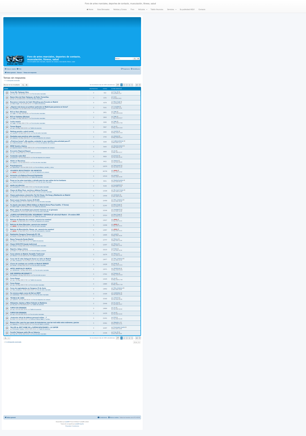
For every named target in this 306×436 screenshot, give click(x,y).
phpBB (67, 421)
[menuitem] (19, 69)
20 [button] (137, 85)
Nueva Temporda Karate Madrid (21, 239)
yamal (14, 177)
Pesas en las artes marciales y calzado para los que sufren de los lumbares (38, 180)
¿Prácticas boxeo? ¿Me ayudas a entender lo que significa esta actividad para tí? (40, 141)
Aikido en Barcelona (17, 161)
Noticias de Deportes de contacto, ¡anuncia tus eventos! (30, 220)
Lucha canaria (15, 122)
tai (13, 98)
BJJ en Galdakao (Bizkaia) (19, 117)
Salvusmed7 (16, 167)
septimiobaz (15, 294)
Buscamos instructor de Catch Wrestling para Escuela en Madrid (34, 102)
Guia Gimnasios (103, 9)
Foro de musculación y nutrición (41, 231)
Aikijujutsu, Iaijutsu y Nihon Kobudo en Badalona (28, 303)
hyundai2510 (16, 187)
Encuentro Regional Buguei (20, 151)
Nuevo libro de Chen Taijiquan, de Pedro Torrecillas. (29, 97)
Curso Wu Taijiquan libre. (19, 92)
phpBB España (79, 424)
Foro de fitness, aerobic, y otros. (44, 167)
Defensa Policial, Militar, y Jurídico (40, 319)
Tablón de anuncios (39, 103)
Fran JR (14, 94)
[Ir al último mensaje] (119, 92)
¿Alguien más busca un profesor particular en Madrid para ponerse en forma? (39, 107)
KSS (13, 319)
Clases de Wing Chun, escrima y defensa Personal (28, 190)
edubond (14, 138)
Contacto (201, 9)
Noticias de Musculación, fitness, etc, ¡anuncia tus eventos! (32, 229)
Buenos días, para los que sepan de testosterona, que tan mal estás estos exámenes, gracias (44, 322)
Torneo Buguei (15, 126)
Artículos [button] (141, 9)
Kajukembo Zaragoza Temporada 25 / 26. (25, 234)
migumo (14, 162)
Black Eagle (15, 103)
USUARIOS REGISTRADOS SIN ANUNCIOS (26, 171)
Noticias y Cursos (120, 9)
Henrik (14, 265)
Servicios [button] (171, 9)
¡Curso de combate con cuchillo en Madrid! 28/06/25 (29, 264)
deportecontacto (17, 147)
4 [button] (129, 85)
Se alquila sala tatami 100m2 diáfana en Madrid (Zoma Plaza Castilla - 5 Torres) (39, 205)
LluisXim (14, 133)
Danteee (14, 275)
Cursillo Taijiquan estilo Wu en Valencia (25, 332)
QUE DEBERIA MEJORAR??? (21, 273)
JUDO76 (15, 299)
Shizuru (14, 241)
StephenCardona (17, 182)
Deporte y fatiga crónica (19, 249)
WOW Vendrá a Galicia (18, 146)
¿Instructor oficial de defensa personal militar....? (28, 318)
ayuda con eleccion (17, 185)
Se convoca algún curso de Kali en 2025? (25, 293)
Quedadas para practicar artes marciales (25, 136)
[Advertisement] (72, 35)
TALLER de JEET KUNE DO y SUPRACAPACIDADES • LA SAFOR (34, 327)
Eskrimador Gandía (18, 329)
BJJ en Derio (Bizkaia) (18, 112)
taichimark (15, 196)
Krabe (14, 250)
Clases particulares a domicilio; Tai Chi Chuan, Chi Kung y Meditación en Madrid (40, 195)
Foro (132, 9)
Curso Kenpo (15, 278)
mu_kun (14, 304)
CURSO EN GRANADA (18, 308)
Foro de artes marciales (39, 94)
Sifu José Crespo (17, 192)
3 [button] (126, 85)
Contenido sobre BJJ (18, 156)
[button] (117, 84)
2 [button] (124, 85)
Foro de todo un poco (39, 108)
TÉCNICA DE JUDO (17, 298)
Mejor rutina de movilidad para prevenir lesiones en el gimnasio (34, 210)
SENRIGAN (15, 270)
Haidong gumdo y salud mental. (22, 131)
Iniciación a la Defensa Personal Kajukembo (26, 175)
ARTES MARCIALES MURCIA (21, 269)
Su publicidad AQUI (186, 9)
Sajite (14, 113)
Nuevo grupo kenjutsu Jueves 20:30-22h (25, 200)
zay (13, 128)
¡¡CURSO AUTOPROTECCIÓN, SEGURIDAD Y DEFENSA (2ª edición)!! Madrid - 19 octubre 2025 (45, 215)
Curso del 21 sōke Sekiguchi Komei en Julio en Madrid (30, 259)
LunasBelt (15, 108)
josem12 (14, 157)
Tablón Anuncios (156, 9)
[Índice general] (15, 60)
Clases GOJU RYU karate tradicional (23, 244)
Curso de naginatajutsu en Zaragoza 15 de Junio (28, 288)
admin (14, 172)
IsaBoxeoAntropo (17, 143)
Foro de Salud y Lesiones (38, 250)
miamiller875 (16, 211)
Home (90, 9)
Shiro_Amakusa (17, 201)
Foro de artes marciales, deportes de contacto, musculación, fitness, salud (120, 3)
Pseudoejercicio (16, 166)
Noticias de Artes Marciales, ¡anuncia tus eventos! (28, 224)
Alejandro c (15, 324)
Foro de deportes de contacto (41, 138)
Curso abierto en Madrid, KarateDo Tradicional (27, 254)
